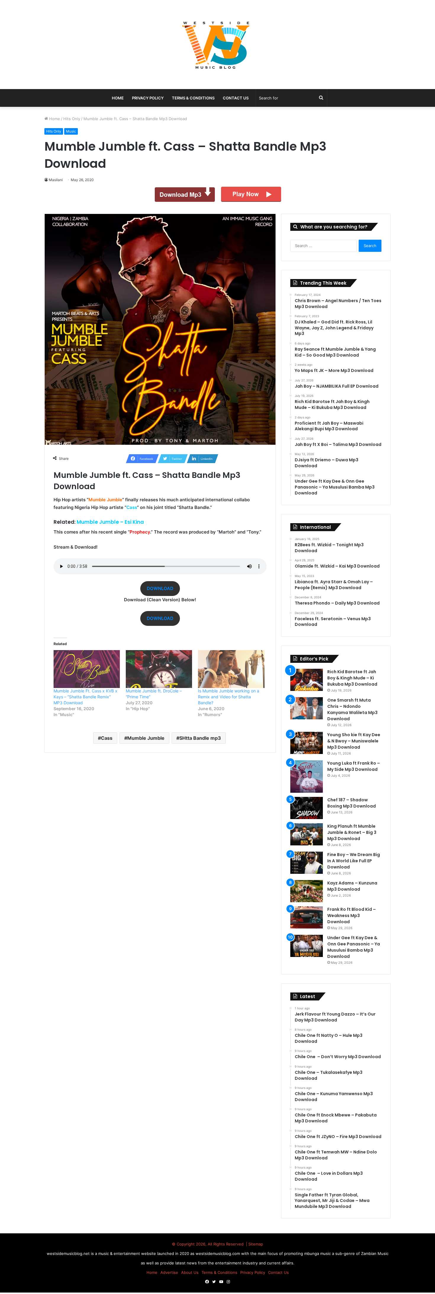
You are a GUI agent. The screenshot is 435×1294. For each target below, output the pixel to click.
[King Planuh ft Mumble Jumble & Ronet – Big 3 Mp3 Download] (306, 834)
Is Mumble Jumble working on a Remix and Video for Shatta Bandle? (228, 696)
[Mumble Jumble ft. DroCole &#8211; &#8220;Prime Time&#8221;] (159, 669)
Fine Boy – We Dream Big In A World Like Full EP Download (353, 861)
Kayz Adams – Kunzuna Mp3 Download (352, 886)
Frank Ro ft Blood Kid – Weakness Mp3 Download (351, 915)
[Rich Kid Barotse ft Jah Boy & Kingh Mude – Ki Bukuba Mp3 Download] (306, 680)
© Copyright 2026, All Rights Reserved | (210, 1244)
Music (71, 131)
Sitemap (255, 1244)
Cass (106, 738)
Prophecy (140, 532)
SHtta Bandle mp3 (200, 738)
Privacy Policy (148, 98)
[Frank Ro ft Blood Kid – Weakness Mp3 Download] (306, 917)
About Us (190, 1272)
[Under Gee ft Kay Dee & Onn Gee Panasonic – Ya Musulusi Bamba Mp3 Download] (306, 946)
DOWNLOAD (160, 588)
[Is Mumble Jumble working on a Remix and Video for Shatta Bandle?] (231, 669)
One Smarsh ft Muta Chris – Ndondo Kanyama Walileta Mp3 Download (352, 709)
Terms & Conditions (193, 98)
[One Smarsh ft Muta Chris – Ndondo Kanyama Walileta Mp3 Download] (306, 708)
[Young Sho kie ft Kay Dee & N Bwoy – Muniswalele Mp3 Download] (306, 743)
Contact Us (236, 98)
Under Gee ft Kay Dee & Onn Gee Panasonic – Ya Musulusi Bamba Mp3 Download (353, 947)
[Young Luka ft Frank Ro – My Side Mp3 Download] (306, 776)
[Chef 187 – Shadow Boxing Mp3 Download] (306, 808)
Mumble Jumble (146, 738)
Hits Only (71, 118)
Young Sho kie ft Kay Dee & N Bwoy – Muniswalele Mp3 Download (353, 741)
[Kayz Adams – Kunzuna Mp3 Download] (306, 891)
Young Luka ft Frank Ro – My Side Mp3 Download (353, 766)
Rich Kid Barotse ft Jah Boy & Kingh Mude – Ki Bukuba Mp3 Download (352, 678)
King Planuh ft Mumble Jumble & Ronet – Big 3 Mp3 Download (351, 832)
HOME (118, 98)
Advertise (169, 1272)
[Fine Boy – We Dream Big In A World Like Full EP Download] (306, 863)
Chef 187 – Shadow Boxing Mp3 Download (351, 803)
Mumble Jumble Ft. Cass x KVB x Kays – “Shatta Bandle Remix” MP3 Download (85, 696)
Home (54, 118)
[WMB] (217, 44)
